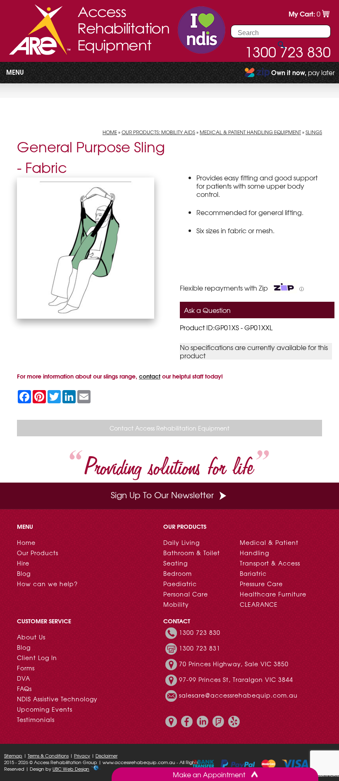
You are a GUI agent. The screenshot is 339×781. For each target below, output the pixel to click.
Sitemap (13, 755)
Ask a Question (207, 310)
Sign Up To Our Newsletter (162, 495)
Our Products (37, 553)
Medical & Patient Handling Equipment (250, 132)
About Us (31, 637)
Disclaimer (106, 755)
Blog (24, 573)
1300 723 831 (199, 648)
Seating (175, 563)
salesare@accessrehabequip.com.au (238, 695)
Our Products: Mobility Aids (158, 132)
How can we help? (47, 584)
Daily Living (181, 542)
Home (110, 132)
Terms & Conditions (48, 755)
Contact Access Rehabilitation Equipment (169, 428)
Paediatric (180, 584)
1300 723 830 (199, 632)
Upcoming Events (44, 709)
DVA (23, 678)
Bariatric (253, 573)
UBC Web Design (71, 768)
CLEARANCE (259, 604)
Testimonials (36, 719)
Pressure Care (261, 584)
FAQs (24, 688)
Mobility (176, 604)
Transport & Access (270, 563)
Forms (26, 668)
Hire (23, 563)
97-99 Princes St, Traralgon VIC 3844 (236, 679)
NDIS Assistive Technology (57, 699)
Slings (314, 132)
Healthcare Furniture (273, 594)
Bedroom (177, 573)
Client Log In (37, 657)
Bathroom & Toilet (191, 553)
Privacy (82, 755)
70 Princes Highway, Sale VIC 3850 (234, 664)
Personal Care (185, 594)
